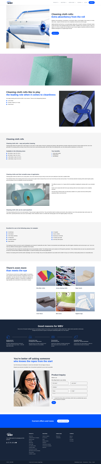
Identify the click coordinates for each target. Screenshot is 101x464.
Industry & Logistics (46, 436)
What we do (58, 436)
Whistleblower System (78, 462)
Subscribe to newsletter (63, 421)
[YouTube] (16, 442)
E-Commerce (45, 437)
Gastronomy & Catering (47, 444)
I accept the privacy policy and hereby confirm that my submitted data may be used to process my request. (70, 399)
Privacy (90, 462)
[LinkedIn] (6, 442)
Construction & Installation (47, 445)
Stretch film (31, 436)
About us (71, 436)
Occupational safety (32, 445)
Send (54, 402)
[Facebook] (10, 442)
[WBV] (9, 2)
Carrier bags (31, 444)
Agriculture (44, 447)
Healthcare (44, 442)
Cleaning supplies (32, 447)
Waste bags (31, 442)
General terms (85, 462)
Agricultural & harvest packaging (34, 450)
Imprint (93, 462)
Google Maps (40, 462)
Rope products (31, 452)
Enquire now (55, 33)
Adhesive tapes (31, 439)
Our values (71, 439)
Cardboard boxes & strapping (34, 437)
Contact (92, 2)
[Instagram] (8, 442)
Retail (43, 439)
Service (71, 437)
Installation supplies (32, 453)
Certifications (58, 437)
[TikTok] (12, 442)
